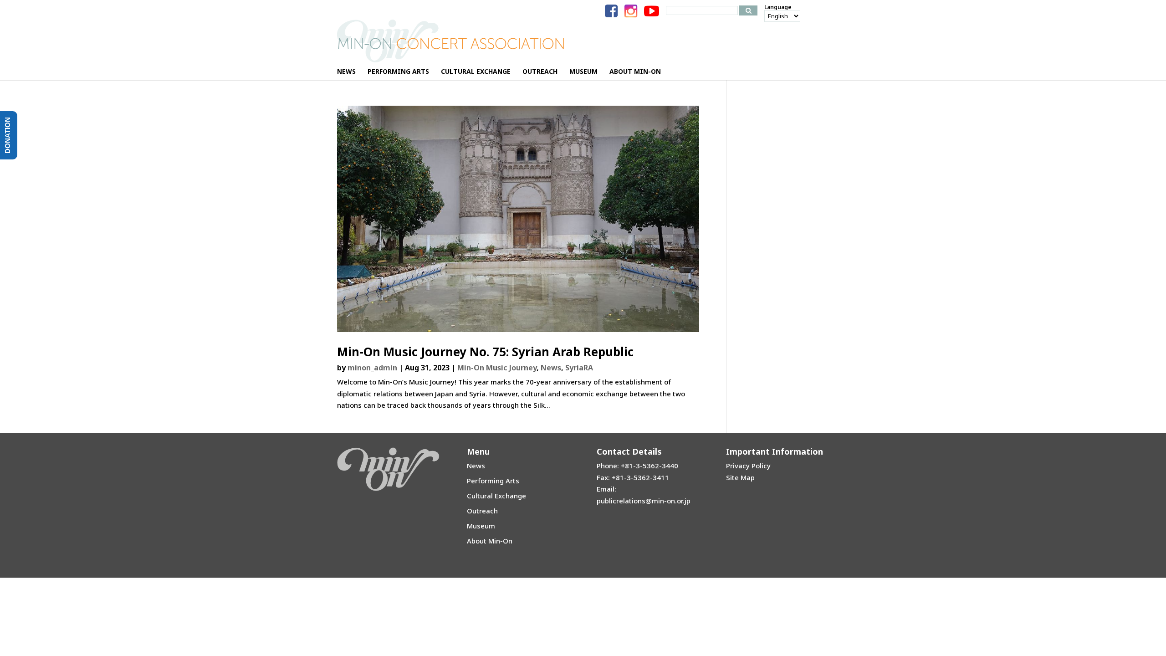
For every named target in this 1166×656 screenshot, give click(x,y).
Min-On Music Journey (497, 368)
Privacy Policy (748, 465)
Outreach (482, 510)
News (551, 368)
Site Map (740, 477)
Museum (481, 525)
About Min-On (489, 540)
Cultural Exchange (496, 495)
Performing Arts (493, 480)
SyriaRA (579, 368)
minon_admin (372, 368)
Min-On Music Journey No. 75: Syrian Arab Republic (488, 351)
